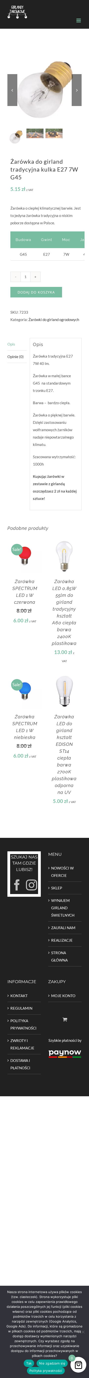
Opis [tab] (11, 344)
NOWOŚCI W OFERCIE (62, 872)
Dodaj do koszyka (36, 292)
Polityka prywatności (45, 1371)
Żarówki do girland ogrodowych (53, 319)
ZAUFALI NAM (63, 927)
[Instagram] (31, 885)
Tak (29, 1363)
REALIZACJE (62, 940)
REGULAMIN (21, 1008)
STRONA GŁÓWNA (59, 956)
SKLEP (56, 888)
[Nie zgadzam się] (82, 1331)
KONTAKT (19, 995)
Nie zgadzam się (52, 1363)
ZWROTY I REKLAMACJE (22, 1044)
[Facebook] (16, 885)
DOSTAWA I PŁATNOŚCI (20, 1064)
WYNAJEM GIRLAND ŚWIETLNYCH (62, 907)
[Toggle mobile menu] (79, 20)
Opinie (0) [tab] (15, 356)
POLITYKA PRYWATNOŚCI (23, 1024)
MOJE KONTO (63, 995)
